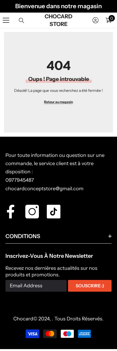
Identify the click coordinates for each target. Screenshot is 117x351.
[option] (58, 6)
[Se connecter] (95, 20)
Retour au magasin (58, 102)
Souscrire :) (90, 285)
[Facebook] (10, 211)
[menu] (6, 20)
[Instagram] (32, 211)
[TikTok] (53, 211)
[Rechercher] (21, 20)
